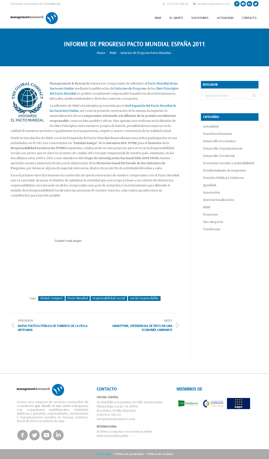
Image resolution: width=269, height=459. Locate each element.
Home (101, 53)
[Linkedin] (249, 4)
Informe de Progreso (130, 88)
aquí (132, 436)
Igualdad (209, 185)
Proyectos (210, 214)
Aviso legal (103, 454)
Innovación (211, 192)
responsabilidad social (108, 298)
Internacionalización (218, 200)
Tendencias (211, 229)
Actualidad (211, 126)
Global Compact (51, 298)
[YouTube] (243, 4)
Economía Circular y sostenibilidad (228, 163)
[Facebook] (237, 4)
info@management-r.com (213, 3)
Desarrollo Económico (219, 141)
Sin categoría (213, 222)
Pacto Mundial (77, 298)
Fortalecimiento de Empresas (224, 170)
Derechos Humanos (217, 134)
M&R (112, 53)
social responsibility (144, 298)
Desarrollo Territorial (219, 156)
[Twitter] (255, 4)
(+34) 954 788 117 (178, 3)
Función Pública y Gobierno (223, 178)
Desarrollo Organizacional (222, 148)
